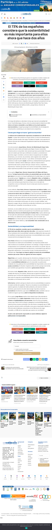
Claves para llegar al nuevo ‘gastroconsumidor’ (16, 115)
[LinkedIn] (35, 477)
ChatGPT (29, 82)
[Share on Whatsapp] (34, 359)
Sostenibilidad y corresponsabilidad (38, 114)
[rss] (46, 477)
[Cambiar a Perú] (20, 18)
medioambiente (19, 300)
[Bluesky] (41, 477)
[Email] (3, 90)
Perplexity (41, 85)
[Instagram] (17, 477)
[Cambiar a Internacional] (23, 18)
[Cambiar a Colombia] (11, 18)
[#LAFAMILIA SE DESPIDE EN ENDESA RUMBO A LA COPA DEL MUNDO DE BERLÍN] (7, 390)
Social (6, 393)
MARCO (10, 91)
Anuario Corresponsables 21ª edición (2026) (4, 425)
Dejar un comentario (44, 378)
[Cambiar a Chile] (7, 18)
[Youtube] (23, 477)
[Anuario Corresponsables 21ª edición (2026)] (4, 417)
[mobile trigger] (2, 14)
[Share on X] (21, 44)
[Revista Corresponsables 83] (21, 416)
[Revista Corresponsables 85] (12, 416)
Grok (29, 85)
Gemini (17, 85)
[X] (11, 477)
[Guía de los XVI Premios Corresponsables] (47, 417)
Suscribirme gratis (27, 353)
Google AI (41, 82)
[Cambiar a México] (17, 18)
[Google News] (29, 477)
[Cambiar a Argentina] (1, 18)
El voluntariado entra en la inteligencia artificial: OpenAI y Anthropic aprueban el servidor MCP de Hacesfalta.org (44, 398)
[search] (46, 14)
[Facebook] (5, 477)
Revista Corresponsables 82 (30, 423)
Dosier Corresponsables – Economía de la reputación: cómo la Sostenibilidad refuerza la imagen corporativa (39, 429)
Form (1, 517)
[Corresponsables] (26, 14)
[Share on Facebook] (19, 44)
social (24, 160)
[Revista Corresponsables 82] (30, 416)
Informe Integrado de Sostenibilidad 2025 (17, 515)
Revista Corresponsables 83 (21, 423)
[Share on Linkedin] (3, 87)
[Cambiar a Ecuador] (14, 18)
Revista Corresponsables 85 (12, 423)
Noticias (3, 393)
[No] (50, 526)
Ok (26, 528)
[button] (23, 44)
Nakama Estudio (27, 513)
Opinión (21, 178)
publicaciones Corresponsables (17, 316)
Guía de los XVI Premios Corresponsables (47, 425)
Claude (17, 82)
